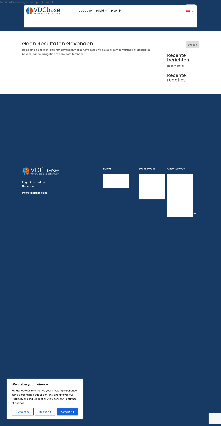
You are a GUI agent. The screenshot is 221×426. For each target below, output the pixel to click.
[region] (45, 399)
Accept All (67, 411)
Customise (22, 411)
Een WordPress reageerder (17, 2)
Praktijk (116, 11)
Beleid (99, 11)
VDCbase (85, 11)
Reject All (45, 411)
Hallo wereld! (47, 2)
